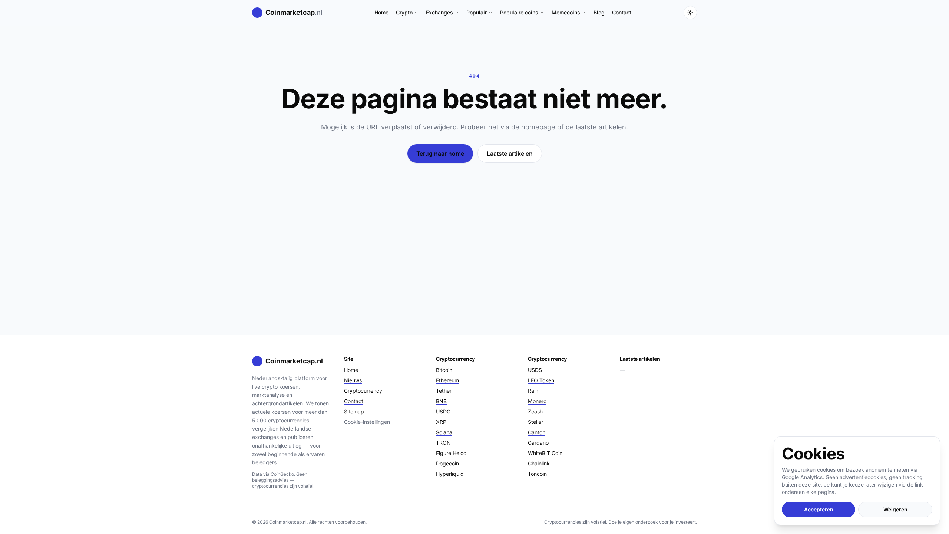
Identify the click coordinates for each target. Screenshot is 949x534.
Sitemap (354, 411)
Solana (444, 432)
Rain (533, 391)
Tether (444, 391)
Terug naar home (440, 153)
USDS (535, 370)
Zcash (535, 411)
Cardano (538, 442)
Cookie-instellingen (367, 422)
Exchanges (439, 12)
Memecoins (566, 12)
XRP (441, 422)
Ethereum (447, 380)
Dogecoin (447, 463)
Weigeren (895, 509)
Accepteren (818, 509)
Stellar (535, 422)
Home (381, 12)
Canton (536, 432)
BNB (441, 401)
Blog (599, 12)
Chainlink (539, 463)
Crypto (404, 12)
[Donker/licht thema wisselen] (690, 12)
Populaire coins (519, 12)
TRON (443, 442)
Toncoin (537, 474)
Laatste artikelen (510, 153)
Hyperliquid (450, 474)
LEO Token (541, 380)
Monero (537, 401)
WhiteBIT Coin (545, 453)
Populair (476, 12)
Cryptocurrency (363, 391)
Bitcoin (444, 370)
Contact (621, 12)
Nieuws (353, 380)
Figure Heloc (451, 453)
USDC (443, 411)
